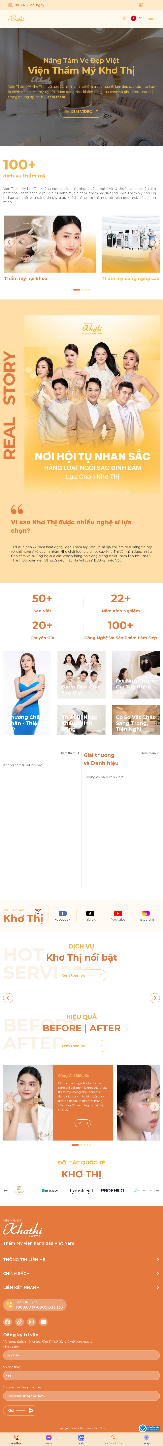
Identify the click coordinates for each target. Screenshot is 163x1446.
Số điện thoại (12, 1367)
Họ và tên (12, 1346)
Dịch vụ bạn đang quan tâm (22, 1387)
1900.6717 (25, 1307)
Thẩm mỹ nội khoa (26, 278)
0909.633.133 (50, 1307)
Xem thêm (68, 753)
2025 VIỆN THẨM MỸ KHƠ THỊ (89, 1428)
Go (79, 1123)
